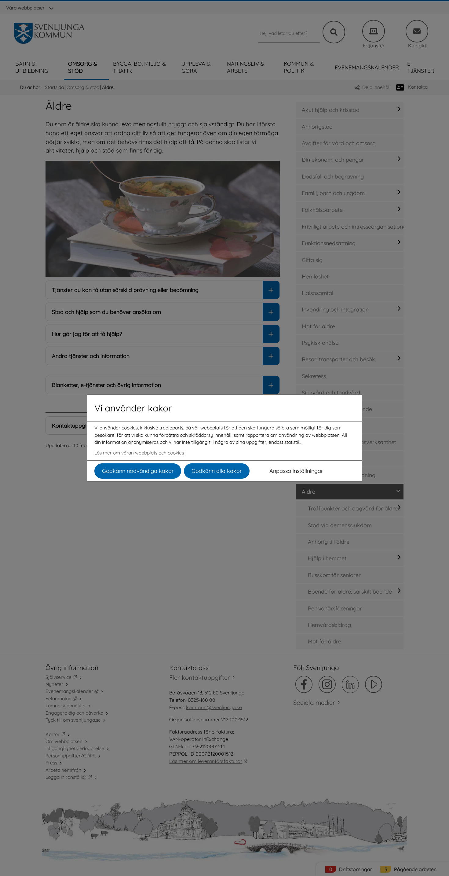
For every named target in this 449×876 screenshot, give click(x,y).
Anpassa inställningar (296, 470)
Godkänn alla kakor (217, 470)
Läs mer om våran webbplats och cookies (139, 453)
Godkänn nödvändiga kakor (138, 470)
